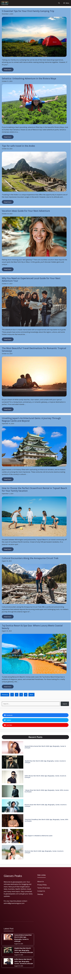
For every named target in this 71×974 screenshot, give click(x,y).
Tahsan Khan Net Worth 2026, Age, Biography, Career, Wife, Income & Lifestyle (47, 791)
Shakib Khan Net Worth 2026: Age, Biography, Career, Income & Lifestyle (45, 761)
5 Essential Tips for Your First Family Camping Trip (28, 11)
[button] (59, 3)
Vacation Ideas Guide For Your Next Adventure (26, 210)
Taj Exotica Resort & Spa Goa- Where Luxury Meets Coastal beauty (32, 627)
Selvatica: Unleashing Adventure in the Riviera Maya (29, 78)
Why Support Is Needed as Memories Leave (38, 836)
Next (31, 695)
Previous (5, 695)
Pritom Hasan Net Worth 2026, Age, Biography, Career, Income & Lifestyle (45, 805)
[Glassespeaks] (5, 3)
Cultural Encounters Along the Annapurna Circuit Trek (30, 558)
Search (65, 704)
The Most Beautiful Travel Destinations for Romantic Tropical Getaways (34, 349)
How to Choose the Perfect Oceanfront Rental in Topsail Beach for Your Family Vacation (34, 489)
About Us (40, 882)
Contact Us (41, 891)
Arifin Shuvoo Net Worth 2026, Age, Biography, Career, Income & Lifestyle (45, 776)
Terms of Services (43, 888)
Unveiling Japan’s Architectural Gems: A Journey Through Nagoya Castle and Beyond (31, 419)
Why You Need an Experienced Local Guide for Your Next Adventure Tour (31, 279)
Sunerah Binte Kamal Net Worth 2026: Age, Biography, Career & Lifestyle (45, 747)
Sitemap (40, 894)
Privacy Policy (42, 885)
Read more (7, 69)
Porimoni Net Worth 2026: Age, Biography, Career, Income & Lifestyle (44, 852)
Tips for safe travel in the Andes (18, 145)
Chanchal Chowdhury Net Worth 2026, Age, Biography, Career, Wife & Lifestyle (46, 820)
